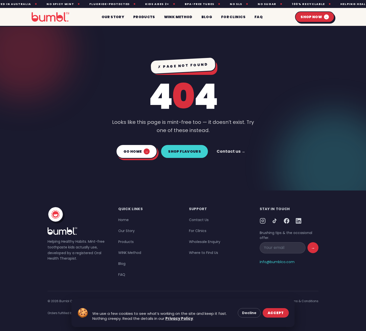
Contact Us (199, 219)
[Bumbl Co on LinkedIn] (298, 220)
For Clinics (197, 230)
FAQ (121, 274)
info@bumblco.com (277, 261)
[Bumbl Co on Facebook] (286, 220)
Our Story (126, 230)
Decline (249, 312)
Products (126, 241)
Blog (121, 263)
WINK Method (129, 252)
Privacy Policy (179, 318)
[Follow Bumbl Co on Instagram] (262, 220)
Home (123, 219)
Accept (276, 312)
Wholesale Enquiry (204, 241)
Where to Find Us (203, 252)
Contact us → (231, 151)
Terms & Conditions (303, 301)
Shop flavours (184, 151)
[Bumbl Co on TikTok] (274, 220)
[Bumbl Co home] (50, 17)
